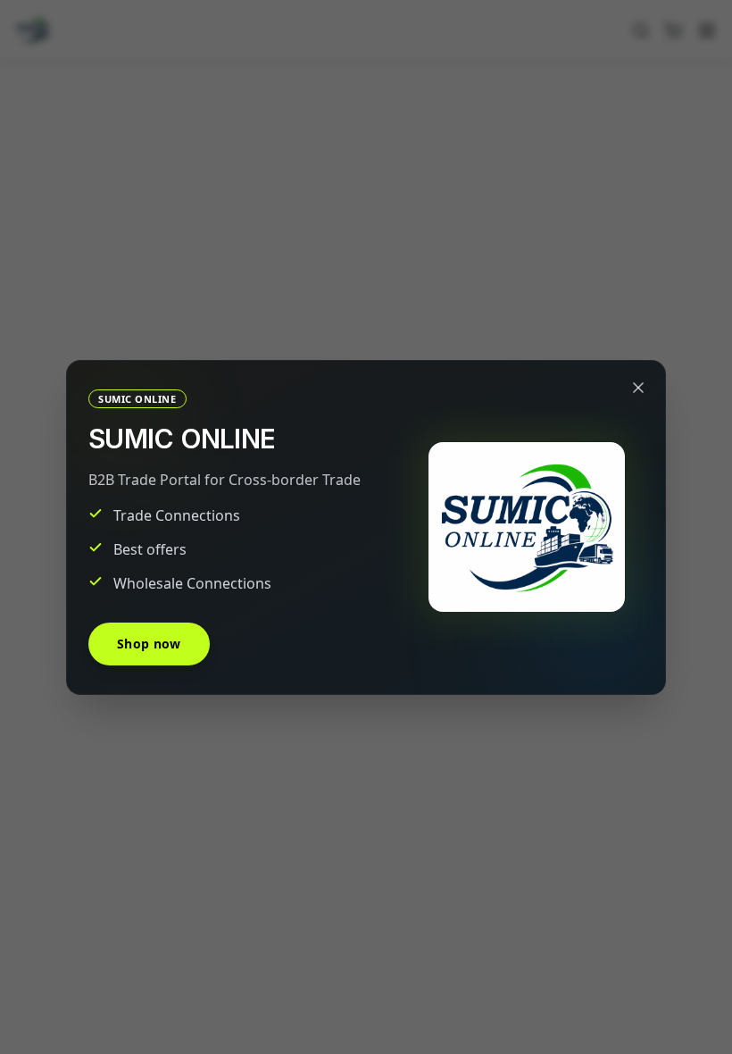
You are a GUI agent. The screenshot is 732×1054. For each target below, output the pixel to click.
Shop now (149, 643)
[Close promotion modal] (638, 387)
